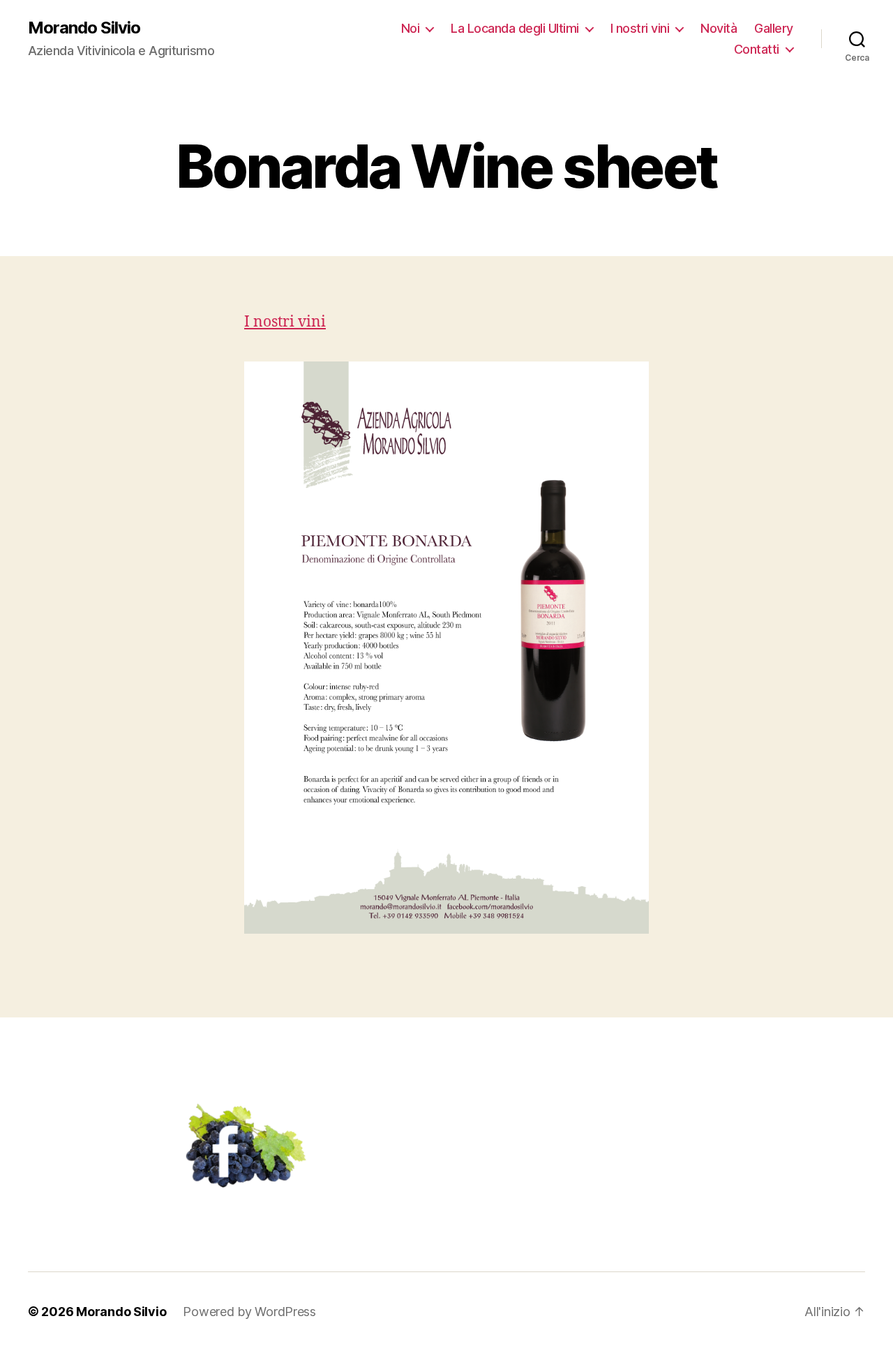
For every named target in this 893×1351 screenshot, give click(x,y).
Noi (410, 28)
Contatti (756, 49)
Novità (718, 28)
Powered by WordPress (249, 1311)
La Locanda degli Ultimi (515, 28)
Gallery (773, 28)
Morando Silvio (84, 28)
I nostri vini (640, 28)
